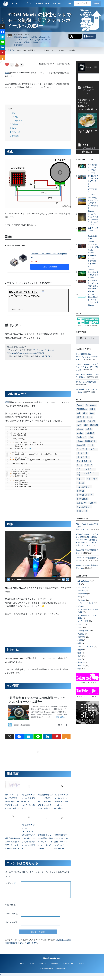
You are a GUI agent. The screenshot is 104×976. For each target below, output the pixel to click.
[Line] (37, 736)
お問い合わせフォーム (87, 339)
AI (87, 405)
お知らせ (81, 606)
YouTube (42, 963)
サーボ (90, 445)
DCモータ (81, 417)
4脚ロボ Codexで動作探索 (86, 382)
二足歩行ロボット (84, 487)
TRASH (88, 152)
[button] (38, 557)
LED (86, 425)
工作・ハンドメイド (85, 646)
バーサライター (83, 457)
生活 (79, 656)
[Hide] (1, 62)
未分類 (80, 650)
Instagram (54, 963)
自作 (79, 659)
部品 (17, 117)
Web (79, 597)
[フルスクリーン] (67, 579)
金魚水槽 (81, 662)
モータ (79, 465)
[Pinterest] (56, 736)
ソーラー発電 (82, 621)
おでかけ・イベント (85, 603)
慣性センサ (81, 503)
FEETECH (81, 421)
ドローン (81, 624)
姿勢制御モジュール (39, 42)
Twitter (31, 963)
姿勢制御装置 (82, 499)
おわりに (16, 132)
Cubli (92, 413)
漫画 (79, 653)
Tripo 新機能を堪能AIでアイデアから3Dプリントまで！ (87, 356)
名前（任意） (11, 905)
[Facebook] (19, 736)
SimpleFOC (81, 445)
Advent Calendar (83, 581)
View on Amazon (50, 267)
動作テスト (19, 121)
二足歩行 (80, 483)
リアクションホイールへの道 (86, 474)
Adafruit (80, 405)
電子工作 (17, 37)
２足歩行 (92, 503)
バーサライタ (82, 453)
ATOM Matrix (82, 409)
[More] (66, 736)
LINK (70, 3)
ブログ (80, 627)
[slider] (36, 579)
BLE (78, 413)
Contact (82, 963)
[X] (9, 736)
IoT (78, 584)
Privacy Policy (69, 963)
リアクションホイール (86, 469)
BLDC (92, 409)
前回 (7, 73)
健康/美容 (81, 637)
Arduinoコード (18, 124)
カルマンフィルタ (26, 40)
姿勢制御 (26, 42)
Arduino (25, 37)
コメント (10, 883)
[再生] (8, 579)
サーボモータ (82, 449)
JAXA (79, 425)
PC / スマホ (81, 587)
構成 (14, 113)
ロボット (80, 479)
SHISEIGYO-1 (90, 441)
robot (91, 437)
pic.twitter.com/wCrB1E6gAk (33, 353)
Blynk (85, 413)
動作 (14, 128)
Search (96, 3)
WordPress (81, 600)
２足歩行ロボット (84, 507)
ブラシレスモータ (84, 461)
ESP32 (89, 417)
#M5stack (10, 353)
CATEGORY (42, 3)
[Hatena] (28, 736)
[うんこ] (17, 65)
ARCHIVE (58, 3)
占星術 (80, 640)
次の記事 (16, 136)
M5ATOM (33, 37)
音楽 (79, 669)
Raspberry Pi (81, 437)
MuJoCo (89, 429)
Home (21, 963)
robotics (80, 441)
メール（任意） (12, 913)
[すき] (7, 65)
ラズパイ (88, 465)
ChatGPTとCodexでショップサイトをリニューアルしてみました (87, 367)
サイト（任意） (12, 922)
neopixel (80, 433)
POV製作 (81, 590)
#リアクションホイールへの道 (43, 350)
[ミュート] (63, 579)
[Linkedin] (47, 736)
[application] (38, 556)
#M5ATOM (18, 353)
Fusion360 (91, 421)
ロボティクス (92, 479)
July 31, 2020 (46, 356)
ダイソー (93, 449)
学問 (79, 643)
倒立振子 (81, 634)
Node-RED (90, 433)
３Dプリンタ (82, 511)
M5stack (42, 37)
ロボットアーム (83, 631)
